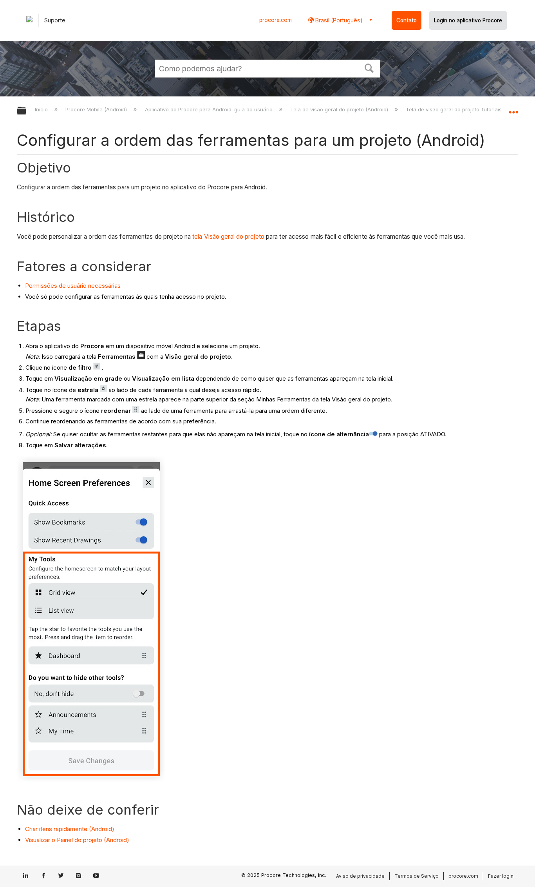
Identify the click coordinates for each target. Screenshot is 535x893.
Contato (406, 20)
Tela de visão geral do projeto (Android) (340, 109)
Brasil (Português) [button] (338, 20)
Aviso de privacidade (360, 876)
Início (42, 109)
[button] (369, 67)
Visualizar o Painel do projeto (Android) (77, 840)
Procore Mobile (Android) (96, 109)
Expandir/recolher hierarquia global (26, 111)
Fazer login (500, 876)
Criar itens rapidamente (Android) (69, 829)
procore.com (275, 20)
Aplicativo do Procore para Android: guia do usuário (209, 109)
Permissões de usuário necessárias (73, 285)
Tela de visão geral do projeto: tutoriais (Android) (467, 109)
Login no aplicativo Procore (468, 20)
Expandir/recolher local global (513, 108)
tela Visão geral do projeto (228, 236)
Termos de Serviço (416, 876)
